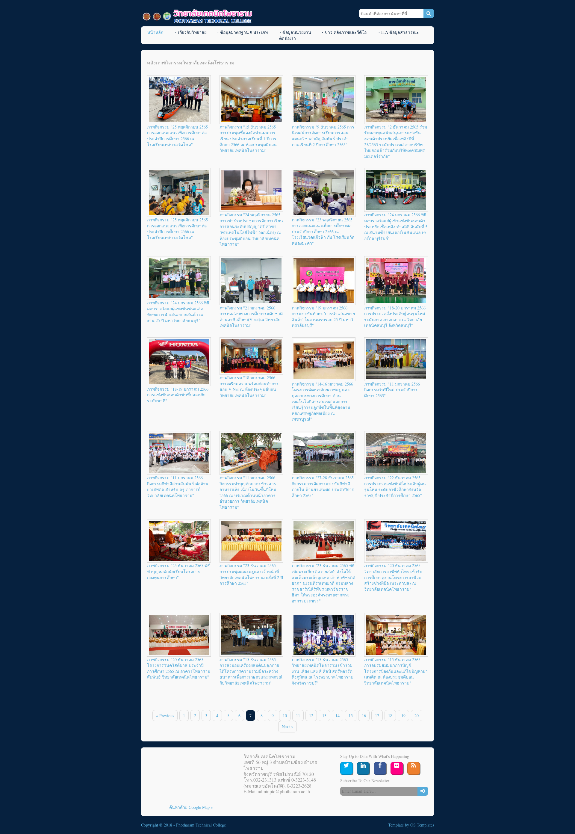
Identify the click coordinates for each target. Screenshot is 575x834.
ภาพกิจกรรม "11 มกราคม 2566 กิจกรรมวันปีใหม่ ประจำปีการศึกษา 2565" (392, 389)
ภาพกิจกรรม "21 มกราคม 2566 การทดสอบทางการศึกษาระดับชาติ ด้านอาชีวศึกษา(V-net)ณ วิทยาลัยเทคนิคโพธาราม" (251, 316)
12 (311, 715)
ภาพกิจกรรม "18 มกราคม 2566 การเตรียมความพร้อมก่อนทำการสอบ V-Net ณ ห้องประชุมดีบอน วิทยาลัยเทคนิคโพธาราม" (249, 386)
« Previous (165, 715)
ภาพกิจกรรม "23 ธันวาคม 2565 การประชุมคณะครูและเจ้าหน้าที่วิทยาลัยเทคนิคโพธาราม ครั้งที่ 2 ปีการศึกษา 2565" (251, 574)
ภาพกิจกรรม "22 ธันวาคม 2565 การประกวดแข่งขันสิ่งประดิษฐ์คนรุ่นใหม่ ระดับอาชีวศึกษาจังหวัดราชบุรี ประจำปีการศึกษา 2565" (395, 486)
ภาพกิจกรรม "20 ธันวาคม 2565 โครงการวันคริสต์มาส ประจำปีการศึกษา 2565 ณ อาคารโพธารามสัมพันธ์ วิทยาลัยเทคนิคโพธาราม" (179, 668)
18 (390, 715)
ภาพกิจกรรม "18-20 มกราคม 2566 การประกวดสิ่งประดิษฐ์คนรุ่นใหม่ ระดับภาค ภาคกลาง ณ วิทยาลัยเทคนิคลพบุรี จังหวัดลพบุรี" (395, 316)
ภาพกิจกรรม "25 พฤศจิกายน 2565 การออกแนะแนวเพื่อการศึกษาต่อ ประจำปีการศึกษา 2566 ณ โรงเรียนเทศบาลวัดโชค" (177, 135)
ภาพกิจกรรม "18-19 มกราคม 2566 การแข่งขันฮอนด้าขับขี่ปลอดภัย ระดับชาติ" (177, 395)
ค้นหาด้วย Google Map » (191, 807)
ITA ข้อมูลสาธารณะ (400, 32)
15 (351, 715)
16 (364, 715)
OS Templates (422, 825)
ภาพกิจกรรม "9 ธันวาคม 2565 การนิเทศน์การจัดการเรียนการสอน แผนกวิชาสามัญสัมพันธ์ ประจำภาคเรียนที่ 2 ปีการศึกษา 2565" (323, 135)
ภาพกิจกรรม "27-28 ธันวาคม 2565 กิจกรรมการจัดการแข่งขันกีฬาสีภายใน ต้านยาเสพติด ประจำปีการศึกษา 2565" (323, 486)
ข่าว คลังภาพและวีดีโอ (346, 32)
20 (416, 715)
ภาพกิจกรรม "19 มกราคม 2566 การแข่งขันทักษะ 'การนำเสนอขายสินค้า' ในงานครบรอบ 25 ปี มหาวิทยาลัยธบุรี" (323, 316)
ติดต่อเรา (287, 38)
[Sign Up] (422, 791)
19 (403, 715)
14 (337, 715)
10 (285, 715)
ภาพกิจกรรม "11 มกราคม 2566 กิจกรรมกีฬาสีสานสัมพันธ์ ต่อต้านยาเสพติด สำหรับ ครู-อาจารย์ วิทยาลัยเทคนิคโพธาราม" (177, 486)
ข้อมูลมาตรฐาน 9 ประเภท (244, 32)
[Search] (428, 13)
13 (324, 715)
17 (377, 715)
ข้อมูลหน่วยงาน (296, 32)
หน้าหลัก (155, 32)
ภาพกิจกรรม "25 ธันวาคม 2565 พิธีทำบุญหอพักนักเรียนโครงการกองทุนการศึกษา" (178, 571)
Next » (287, 726)
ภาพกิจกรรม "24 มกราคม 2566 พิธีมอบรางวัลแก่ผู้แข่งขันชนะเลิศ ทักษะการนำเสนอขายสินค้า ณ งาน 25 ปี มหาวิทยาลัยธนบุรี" (178, 311)
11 (298, 715)
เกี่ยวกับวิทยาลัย (192, 32)
